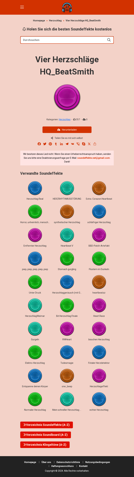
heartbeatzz (98, 292)
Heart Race (99, 316)
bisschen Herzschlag (99, 339)
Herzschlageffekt (99, 386)
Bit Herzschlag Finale (67, 316)
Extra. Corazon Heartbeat (99, 199)
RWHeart (67, 339)
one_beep (67, 386)
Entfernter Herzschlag (35, 245)
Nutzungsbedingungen (97, 462)
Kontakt (83, 466)
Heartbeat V (67, 245)
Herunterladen (69, 129)
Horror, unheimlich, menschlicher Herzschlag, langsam (48, 222)
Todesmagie (66, 363)
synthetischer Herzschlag (67, 222)
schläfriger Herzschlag (99, 222)
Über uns (46, 462)
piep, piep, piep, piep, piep (35, 269)
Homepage (39, 20)
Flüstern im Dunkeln (99, 269)
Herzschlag (55, 20)
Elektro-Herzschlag (35, 363)
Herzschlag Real (35, 199)
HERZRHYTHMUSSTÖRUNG (67, 199)
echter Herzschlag (99, 410)
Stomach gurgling (67, 269)
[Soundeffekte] (67, 7)
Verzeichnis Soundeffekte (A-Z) (48, 424)
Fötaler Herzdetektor (99, 363)
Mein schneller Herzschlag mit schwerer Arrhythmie (79, 410)
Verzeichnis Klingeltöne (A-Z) (46, 444)
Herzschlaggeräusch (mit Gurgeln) (70, 292)
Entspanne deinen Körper (35, 386)
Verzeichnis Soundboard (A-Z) (47, 434)
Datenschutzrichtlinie (68, 462)
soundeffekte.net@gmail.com (93, 158)
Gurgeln (35, 339)
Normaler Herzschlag (35, 410)
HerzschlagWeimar (35, 316)
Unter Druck (35, 292)
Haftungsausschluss (62, 466)
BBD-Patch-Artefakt (99, 245)
